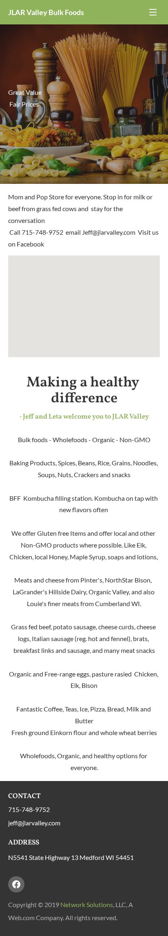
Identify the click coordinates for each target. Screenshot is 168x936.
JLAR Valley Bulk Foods (46, 12)
